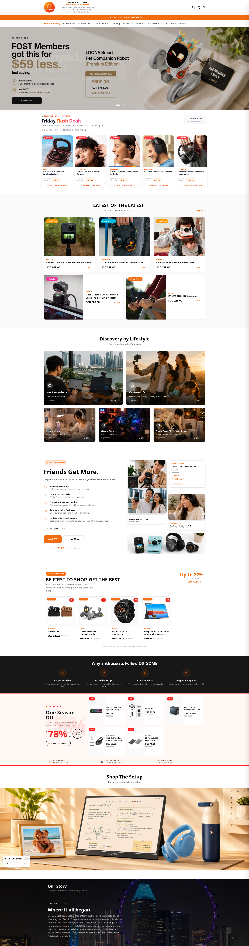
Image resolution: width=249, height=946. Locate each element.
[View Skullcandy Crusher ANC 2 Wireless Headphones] (182, 839)
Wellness (140, 23)
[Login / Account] (203, 6)
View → (89, 267)
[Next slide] (244, 68)
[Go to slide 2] (118, 105)
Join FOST (52, 539)
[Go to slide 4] (131, 105)
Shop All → (200, 210)
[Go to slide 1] (111, 105)
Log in (61, 547)
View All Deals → (195, 582)
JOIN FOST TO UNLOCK (58, 185)
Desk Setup (170, 23)
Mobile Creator (85, 23)
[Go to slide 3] (124, 105)
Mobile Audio (102, 23)
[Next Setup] (12, 863)
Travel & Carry (155, 23)
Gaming (116, 23)
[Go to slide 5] (138, 105)
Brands (182, 23)
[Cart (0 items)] (198, 7)
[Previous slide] (4, 68)
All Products (69, 23)
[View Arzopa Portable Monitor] (110, 815)
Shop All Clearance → (58, 743)
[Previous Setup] (7, 863)
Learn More (73, 539)
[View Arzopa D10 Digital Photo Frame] (37, 836)
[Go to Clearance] (124, 68)
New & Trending (52, 23)
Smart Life (128, 23)
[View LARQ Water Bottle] (212, 832)
